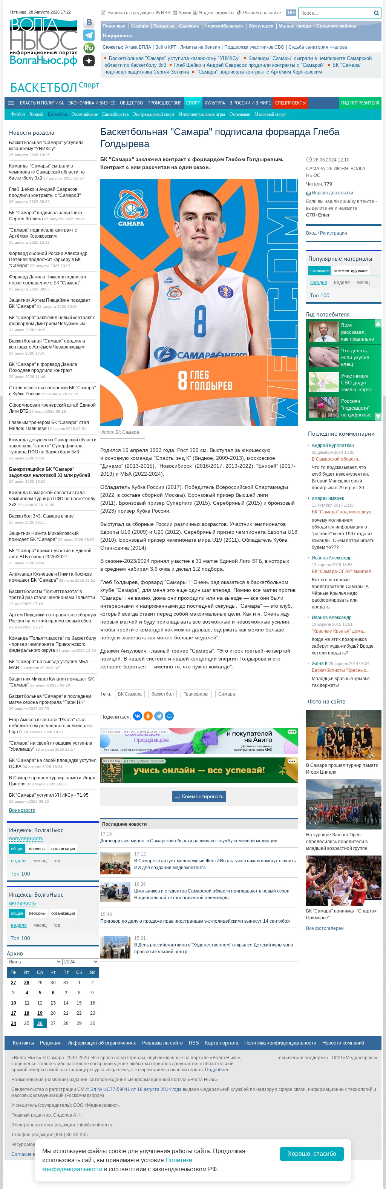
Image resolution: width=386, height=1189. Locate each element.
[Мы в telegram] (89, 35)
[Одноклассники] (148, 715)
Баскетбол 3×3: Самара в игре (41, 516)
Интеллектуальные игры (202, 114)
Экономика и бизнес (91, 103)
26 (40, 1023)
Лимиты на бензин (200, 47)
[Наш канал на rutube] (89, 48)
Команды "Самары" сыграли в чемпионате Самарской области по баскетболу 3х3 (47, 172)
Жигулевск (261, 26)
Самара (139, 26)
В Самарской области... (336, 459)
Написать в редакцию (130, 12)
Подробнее (217, 1069)
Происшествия (164, 103)
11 (27, 1003)
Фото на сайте (326, 701)
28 (26, 982)
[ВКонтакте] (137, 715)
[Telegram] (158, 715)
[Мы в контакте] (89, 22)
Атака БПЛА (138, 47)
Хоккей (36, 114)
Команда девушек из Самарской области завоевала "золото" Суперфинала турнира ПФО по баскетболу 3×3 (52, 446)
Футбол (18, 114)
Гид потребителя (360, 103)
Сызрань (189, 26)
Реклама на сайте (262, 12)
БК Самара (130, 693)
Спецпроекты (290, 103)
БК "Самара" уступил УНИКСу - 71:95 (49, 795)
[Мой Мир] (169, 715)
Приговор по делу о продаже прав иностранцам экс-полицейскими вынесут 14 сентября (195, 921)
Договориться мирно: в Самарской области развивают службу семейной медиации (188, 840)
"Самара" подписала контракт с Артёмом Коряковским (259, 72)
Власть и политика (42, 103)
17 (13, 1013)
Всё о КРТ (165, 47)
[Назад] (378, 323)
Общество (131, 103)
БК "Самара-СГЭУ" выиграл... (343, 571)
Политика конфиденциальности (280, 1043)
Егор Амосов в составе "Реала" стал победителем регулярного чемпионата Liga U (51, 725)
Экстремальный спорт (154, 114)
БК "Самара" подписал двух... (343, 512)
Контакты (23, 1043)
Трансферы (196, 693)
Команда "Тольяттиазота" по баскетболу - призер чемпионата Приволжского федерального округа (52, 644)
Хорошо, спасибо (312, 1154)
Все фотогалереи (325, 928)
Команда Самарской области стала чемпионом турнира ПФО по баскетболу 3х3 (52, 498)
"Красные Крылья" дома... (339, 631)
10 (13, 1003)
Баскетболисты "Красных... (340, 670)
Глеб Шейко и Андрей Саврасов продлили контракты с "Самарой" (250, 65)
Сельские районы (336, 26)
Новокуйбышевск (224, 26)
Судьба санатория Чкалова (317, 47)
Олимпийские (85, 114)
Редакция (50, 1043)
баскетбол (163, 693)
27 (13, 982)
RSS (165, 12)
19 (40, 1013)
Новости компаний (343, 1043)
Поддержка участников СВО (254, 47)
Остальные (240, 114)
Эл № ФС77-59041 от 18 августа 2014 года (136, 1089)
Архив (184, 12)
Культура (215, 103)
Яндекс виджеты (216, 12)
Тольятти (163, 26)
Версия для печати (332, 192)
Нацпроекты (118, 35)
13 (53, 1003)
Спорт (89, 85)
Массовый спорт (270, 114)
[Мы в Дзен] (89, 60)
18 (26, 1013)
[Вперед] (378, 417)
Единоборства (115, 114)
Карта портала (221, 1043)
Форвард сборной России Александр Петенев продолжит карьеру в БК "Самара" (48, 259)
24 (13, 1023)
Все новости (22, 810)
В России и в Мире (250, 103)
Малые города (295, 26)
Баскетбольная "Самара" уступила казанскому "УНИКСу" (175, 58)
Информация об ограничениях (101, 1043)
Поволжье (114, 26)
